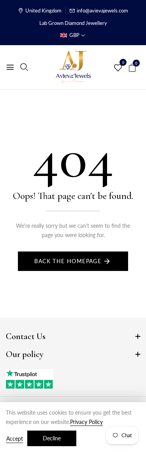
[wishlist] (118, 68)
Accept (14, 438)
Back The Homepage (67, 261)
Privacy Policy (86, 422)
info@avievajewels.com (102, 10)
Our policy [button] (25, 354)
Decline (52, 438)
